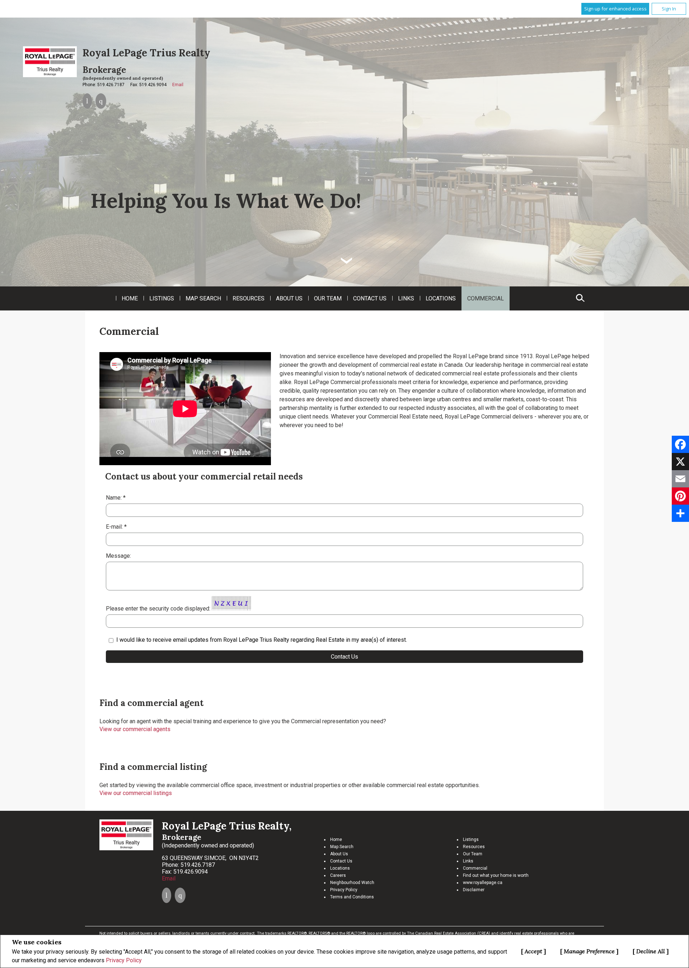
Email (177, 84)
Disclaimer (473, 889)
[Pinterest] (680, 496)
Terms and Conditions (352, 896)
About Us (289, 298)
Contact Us (369, 298)
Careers (338, 875)
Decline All (650, 951)
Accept (533, 951)
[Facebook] (680, 444)
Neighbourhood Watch (352, 882)
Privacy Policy (124, 960)
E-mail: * (116, 526)
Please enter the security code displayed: (158, 608)
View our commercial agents (134, 729)
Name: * (116, 497)
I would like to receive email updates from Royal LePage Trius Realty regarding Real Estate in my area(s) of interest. (261, 639)
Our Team (328, 298)
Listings (161, 298)
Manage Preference (589, 951)
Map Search (203, 298)
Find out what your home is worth (496, 875)
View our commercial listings (135, 793)
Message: (119, 555)
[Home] (50, 61)
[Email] (680, 478)
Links (406, 298)
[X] (680, 461)
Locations (441, 298)
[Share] (680, 513)
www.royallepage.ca (482, 882)
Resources (248, 298)
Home (130, 298)
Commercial (485, 298)
